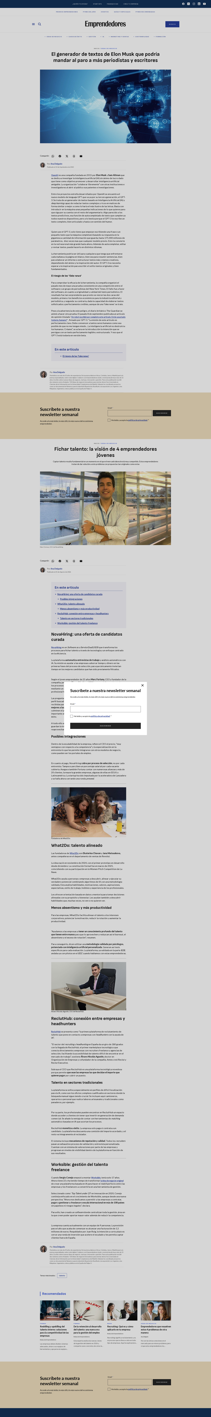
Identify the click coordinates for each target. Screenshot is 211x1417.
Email (73, 704)
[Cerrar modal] (142, 685)
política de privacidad (100, 716)
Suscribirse (105, 726)
